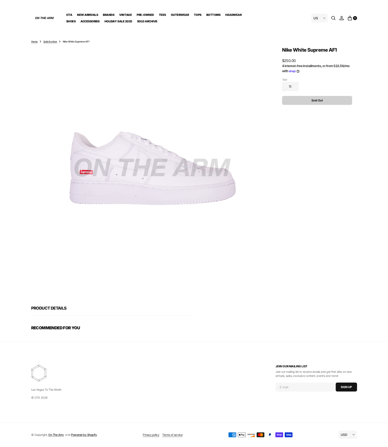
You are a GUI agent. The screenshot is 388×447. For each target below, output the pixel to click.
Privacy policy (151, 434)
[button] (341, 18)
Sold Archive (50, 41)
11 (293, 88)
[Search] (333, 18)
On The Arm (55, 434)
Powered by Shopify (84, 434)
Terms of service (172, 434)
